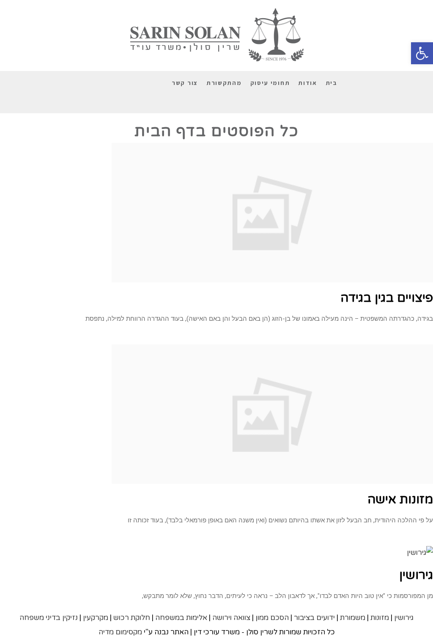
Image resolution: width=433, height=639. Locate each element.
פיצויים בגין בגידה (386, 297)
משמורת (352, 617)
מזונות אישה (400, 499)
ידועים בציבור (314, 617)
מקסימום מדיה (120, 632)
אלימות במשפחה (181, 617)
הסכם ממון (272, 617)
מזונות (379, 617)
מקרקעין (95, 617)
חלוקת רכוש (131, 617)
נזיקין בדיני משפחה (48, 617)
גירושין (416, 575)
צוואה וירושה (231, 617)
